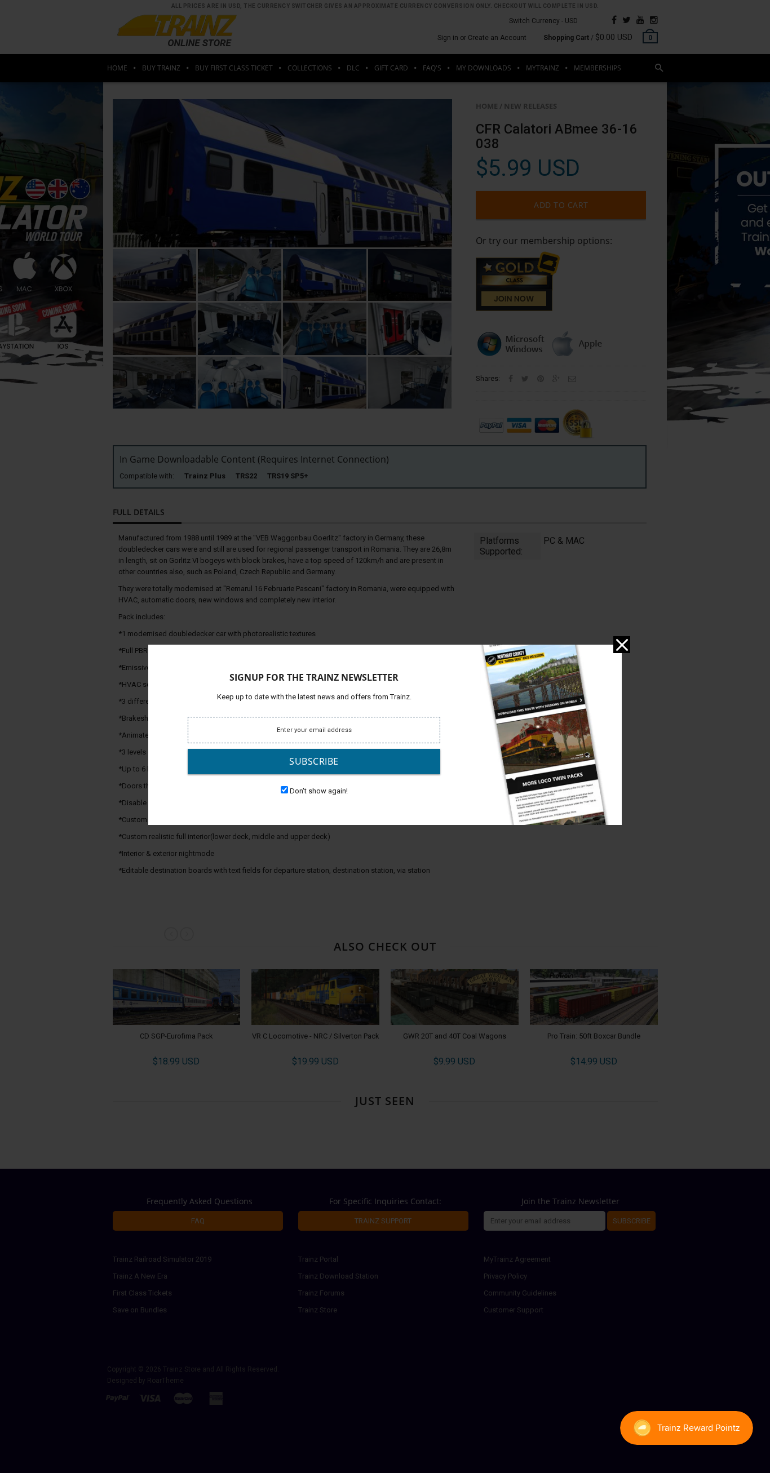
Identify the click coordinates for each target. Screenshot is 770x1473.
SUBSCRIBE (314, 761)
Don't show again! (319, 791)
